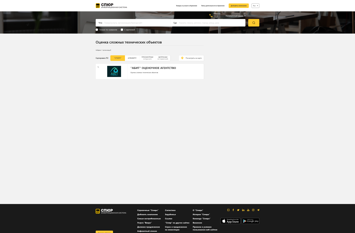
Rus (254, 6)
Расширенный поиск (234, 16)
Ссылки (168, 218)
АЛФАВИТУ (132, 58)
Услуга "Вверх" (144, 222)
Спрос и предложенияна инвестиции (176, 228)
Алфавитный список (147, 231)
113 (215, 16)
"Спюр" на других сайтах (177, 222)
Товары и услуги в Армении (186, 6)
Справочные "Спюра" (148, 210)
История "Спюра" (201, 214)
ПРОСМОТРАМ (147, 58)
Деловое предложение (148, 227)
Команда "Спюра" (202, 218)
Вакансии (197, 222)
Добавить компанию (239, 6)
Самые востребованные (149, 218)
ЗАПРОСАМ (163, 58)
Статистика (170, 210)
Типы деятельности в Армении (213, 6)
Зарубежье (170, 214)
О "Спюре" (198, 210)
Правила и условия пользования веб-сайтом (205, 228)
